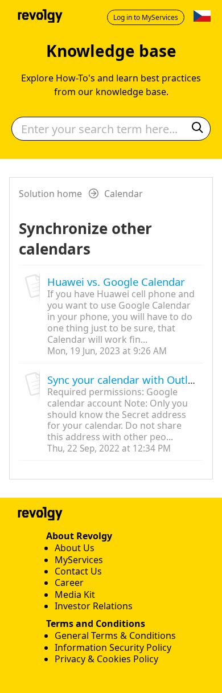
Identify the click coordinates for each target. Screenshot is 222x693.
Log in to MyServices (145, 17)
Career (69, 582)
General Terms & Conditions (115, 635)
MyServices (79, 559)
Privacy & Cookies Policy (106, 659)
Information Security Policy (113, 647)
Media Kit (75, 594)
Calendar (123, 193)
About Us (74, 548)
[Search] (197, 129)
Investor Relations (94, 606)
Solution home (51, 193)
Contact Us (78, 571)
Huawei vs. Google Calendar (116, 281)
